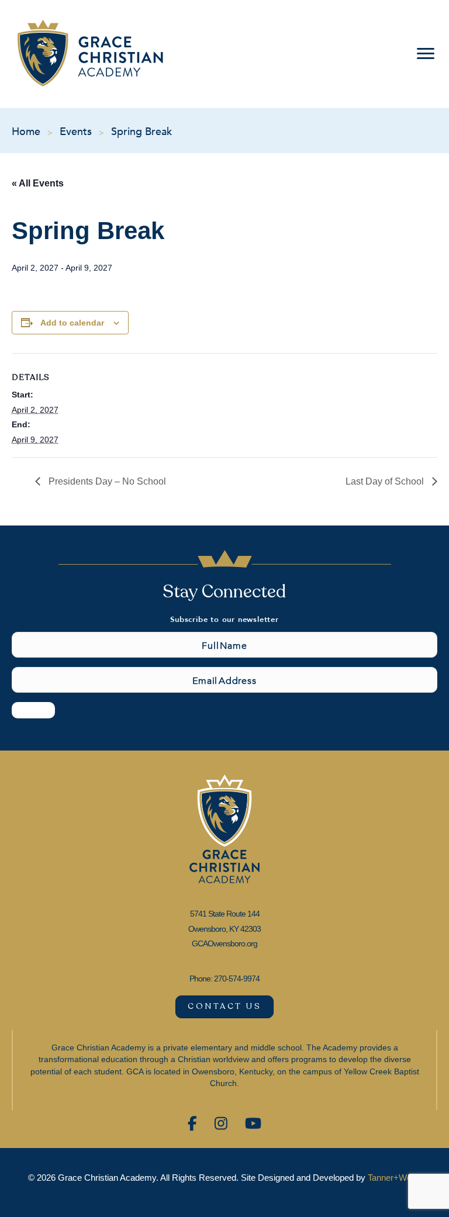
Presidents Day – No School (106, 481)
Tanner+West (393, 1178)
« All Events (38, 183)
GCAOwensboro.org (224, 943)
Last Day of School (386, 481)
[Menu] (423, 54)
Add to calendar (72, 322)
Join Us (33, 709)
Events (76, 131)
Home (26, 131)
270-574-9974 (237, 978)
